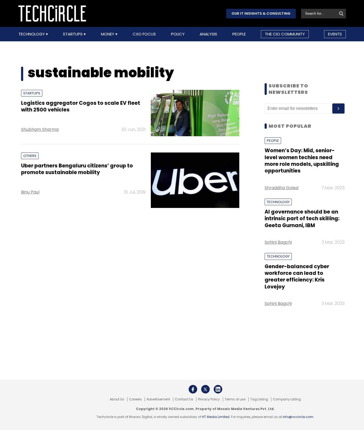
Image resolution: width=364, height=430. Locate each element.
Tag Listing (259, 399)
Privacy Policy (209, 399)
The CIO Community (285, 34)
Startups (73, 34)
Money (108, 34)
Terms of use (235, 399)
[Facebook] (193, 389)
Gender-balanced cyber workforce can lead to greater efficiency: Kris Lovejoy (297, 276)
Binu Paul (30, 192)
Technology (32, 34)
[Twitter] (205, 389)
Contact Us (184, 399)
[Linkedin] (218, 389)
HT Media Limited (215, 417)
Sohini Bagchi (278, 242)
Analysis (208, 34)
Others (30, 155)
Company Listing (287, 399)
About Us (117, 399)
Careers (135, 399)
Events (335, 34)
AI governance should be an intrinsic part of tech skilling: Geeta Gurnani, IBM (302, 218)
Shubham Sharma (40, 129)
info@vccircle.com (298, 417)
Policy (178, 34)
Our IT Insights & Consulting (261, 13)
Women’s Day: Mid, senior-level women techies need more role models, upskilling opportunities (302, 160)
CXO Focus (144, 34)
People (239, 34)
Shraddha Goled (281, 188)
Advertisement (158, 399)
